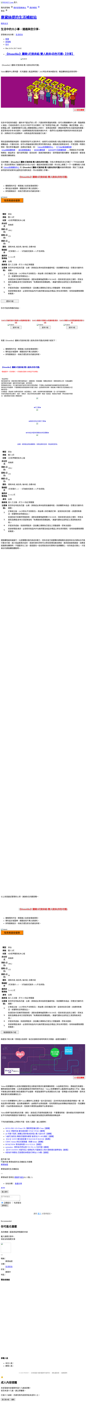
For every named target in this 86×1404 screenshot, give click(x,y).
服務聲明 (64, 1373)
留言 (22, 1177)
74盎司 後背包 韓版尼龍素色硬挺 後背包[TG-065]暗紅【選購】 (30, 1136)
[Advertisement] (43, 1316)
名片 (7, 44)
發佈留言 (5, 1205)
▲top (3, 1187)
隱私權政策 (55, 1373)
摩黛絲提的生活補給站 (19, 17)
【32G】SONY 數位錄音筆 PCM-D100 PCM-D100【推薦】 (28, 1139)
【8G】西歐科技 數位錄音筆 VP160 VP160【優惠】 (25, 1131)
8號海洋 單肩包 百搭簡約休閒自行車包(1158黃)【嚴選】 (27, 1152)
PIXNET (26, 1373)
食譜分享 (18, 1184)
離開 (12, 1399)
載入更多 (5, 1192)
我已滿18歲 (5, 1399)
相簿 (7, 39)
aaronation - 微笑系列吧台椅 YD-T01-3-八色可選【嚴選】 (27, 1147)
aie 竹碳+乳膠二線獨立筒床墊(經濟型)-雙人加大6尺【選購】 (29, 1134)
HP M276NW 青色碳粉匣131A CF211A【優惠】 (23, 1144)
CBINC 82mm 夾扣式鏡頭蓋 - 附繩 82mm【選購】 (24, 1142)
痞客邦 (17, 1177)
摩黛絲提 (4, 1165)
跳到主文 (4, 23)
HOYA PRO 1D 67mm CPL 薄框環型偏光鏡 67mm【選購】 (28, 1128)
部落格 (8, 42)
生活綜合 (19, 35)
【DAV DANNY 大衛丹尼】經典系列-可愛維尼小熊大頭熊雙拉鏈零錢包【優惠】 (37, 1150)
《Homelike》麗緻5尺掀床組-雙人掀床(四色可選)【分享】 (39, 53)
